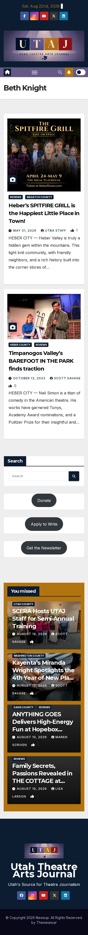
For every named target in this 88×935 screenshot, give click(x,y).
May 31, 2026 (25, 230)
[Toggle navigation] (34, 72)
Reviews (15, 197)
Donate (44, 500)
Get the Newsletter (44, 547)
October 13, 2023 (29, 378)
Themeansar (46, 922)
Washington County (29, 655)
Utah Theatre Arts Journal (44, 870)
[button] (60, 72)
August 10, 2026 (32, 737)
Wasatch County (39, 197)
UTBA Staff (56, 230)
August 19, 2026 (32, 634)
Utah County (23, 604)
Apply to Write (44, 524)
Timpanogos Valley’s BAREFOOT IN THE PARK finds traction (41, 361)
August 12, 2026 (32, 685)
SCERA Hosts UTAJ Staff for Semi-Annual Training (43, 619)
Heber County (20, 344)
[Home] (7, 72)
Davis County (23, 707)
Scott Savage (67, 378)
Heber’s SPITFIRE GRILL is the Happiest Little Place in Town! (44, 213)
